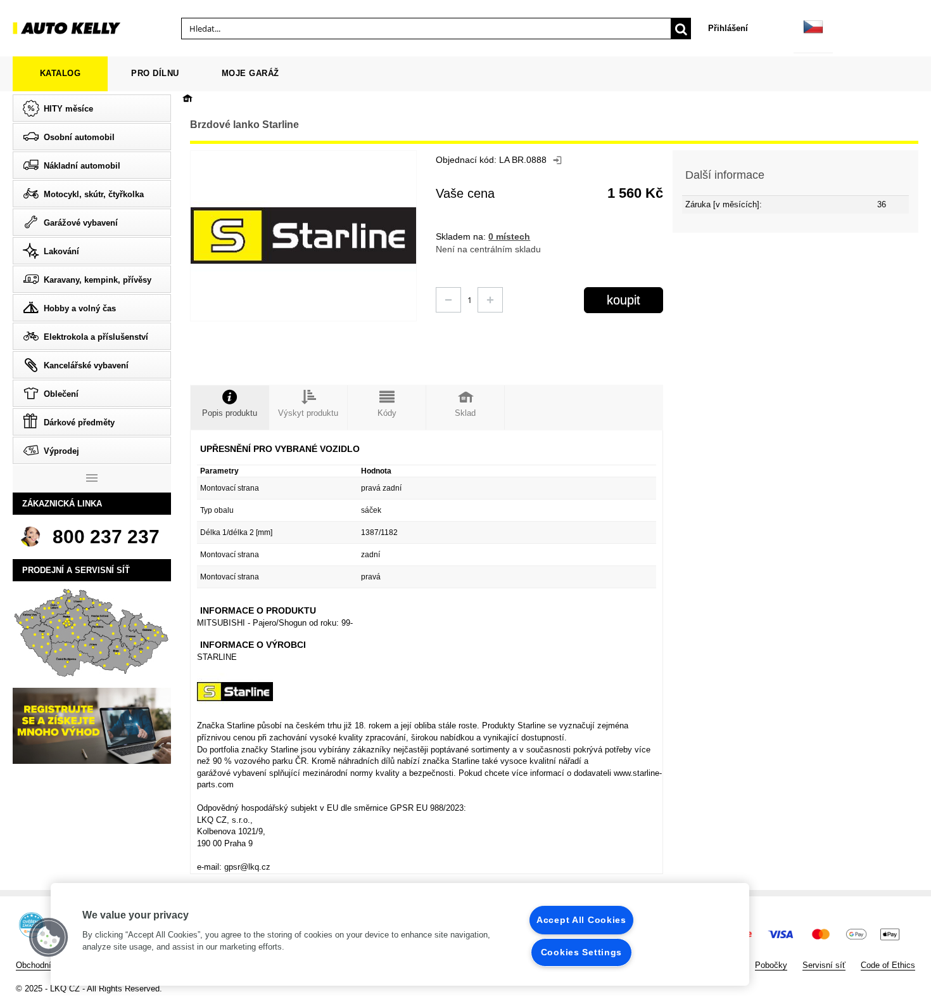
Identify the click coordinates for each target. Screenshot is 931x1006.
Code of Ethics (888, 965)
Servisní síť (824, 965)
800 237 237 (106, 536)
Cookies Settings (582, 952)
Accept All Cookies (581, 920)
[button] (48, 937)
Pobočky (771, 965)
